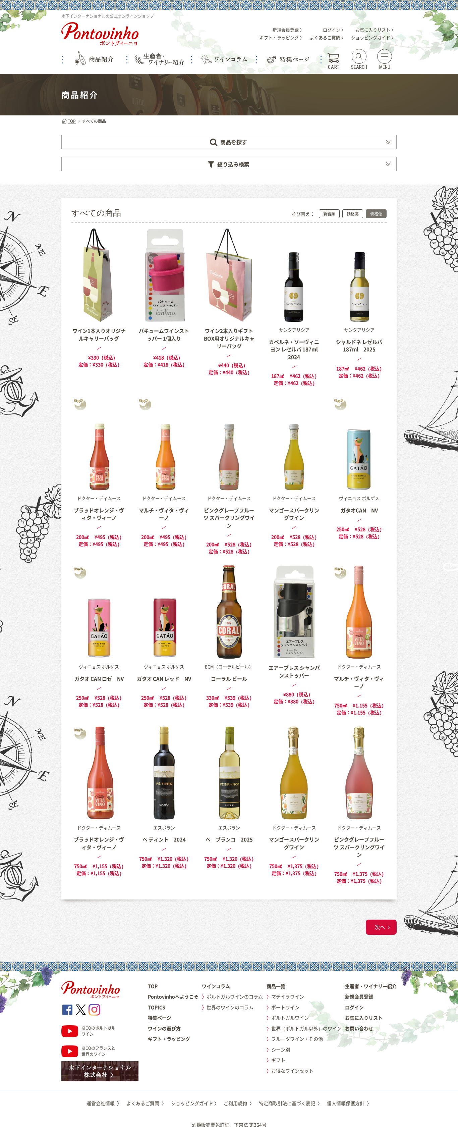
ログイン (354, 1007)
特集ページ (159, 1017)
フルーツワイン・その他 (297, 1038)
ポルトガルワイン (290, 1017)
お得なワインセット (292, 1070)
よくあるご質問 (146, 1103)
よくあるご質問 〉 (328, 37)
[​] (67, 1010)
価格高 (353, 214)
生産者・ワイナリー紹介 (371, 986)
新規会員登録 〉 (288, 30)
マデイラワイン (287, 996)
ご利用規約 (239, 1103)
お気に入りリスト (364, 1017)
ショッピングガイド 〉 (373, 37)
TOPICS (156, 1007)
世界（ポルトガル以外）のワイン (306, 1028)
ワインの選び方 (164, 1028)
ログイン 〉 (334, 30)
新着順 (329, 214)
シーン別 (280, 1049)
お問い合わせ (359, 1028)
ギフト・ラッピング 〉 (282, 37)
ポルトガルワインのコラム (235, 996)
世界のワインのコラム (230, 1007)
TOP (72, 121)
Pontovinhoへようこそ (173, 996)
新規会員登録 (359, 996)
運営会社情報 (104, 1103)
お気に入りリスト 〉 (375, 30)
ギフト (278, 1060)
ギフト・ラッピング (169, 1038)
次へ (380, 927)
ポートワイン (285, 1007)
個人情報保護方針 (349, 1103)
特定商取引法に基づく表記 (290, 1103)
